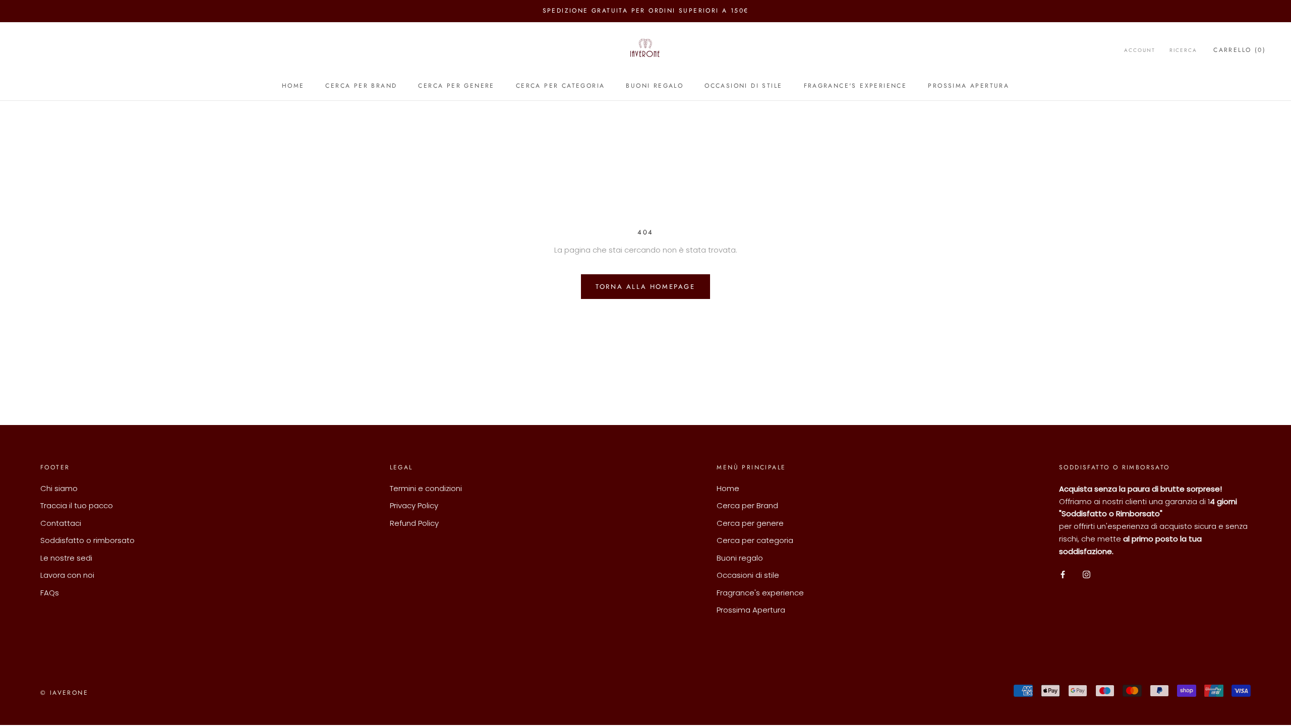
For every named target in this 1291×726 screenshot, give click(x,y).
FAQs (49, 592)
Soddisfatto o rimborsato (87, 540)
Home (293, 85)
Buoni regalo (654, 85)
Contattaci (60, 523)
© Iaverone (64, 692)
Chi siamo (59, 488)
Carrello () (1239, 49)
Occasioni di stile (743, 85)
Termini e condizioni (426, 488)
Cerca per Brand (361, 85)
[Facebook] (1063, 574)
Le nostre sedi (66, 558)
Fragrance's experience (855, 85)
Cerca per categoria (560, 85)
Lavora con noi (67, 575)
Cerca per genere (456, 85)
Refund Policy (414, 523)
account (1139, 50)
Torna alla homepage (645, 286)
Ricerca (1183, 50)
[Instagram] (1086, 574)
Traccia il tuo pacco (76, 505)
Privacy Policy (414, 505)
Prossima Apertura (968, 85)
